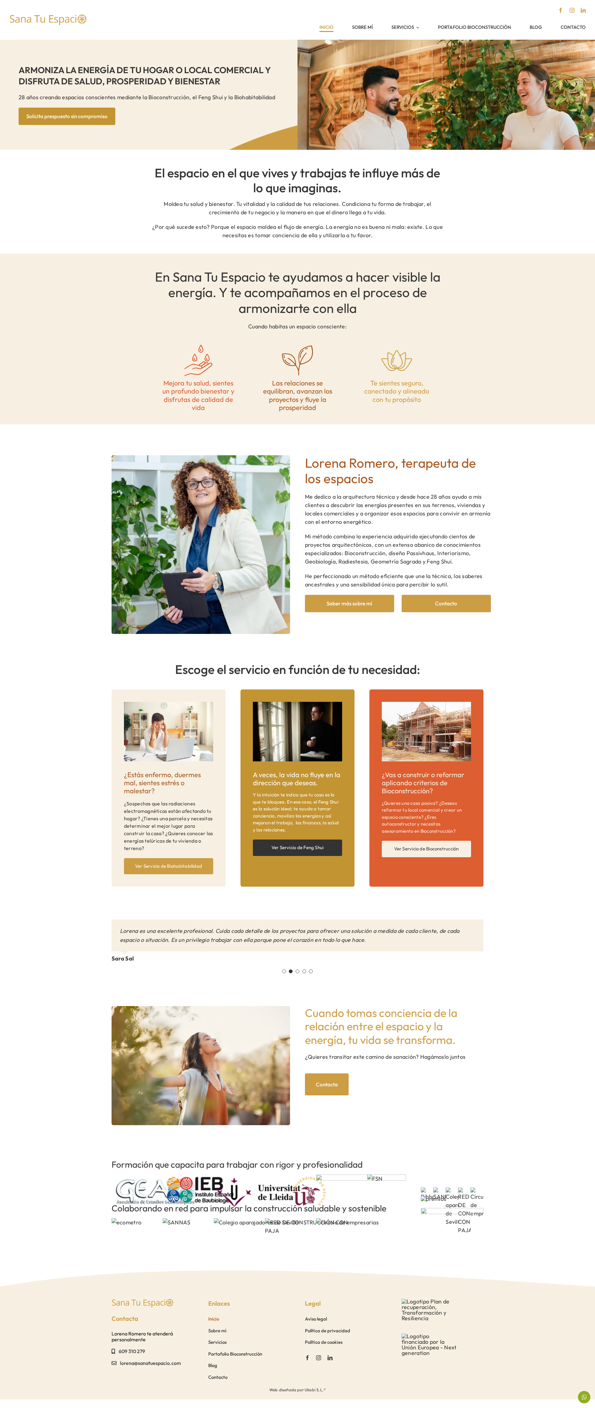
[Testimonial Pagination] (284, 971)
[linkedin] (583, 10)
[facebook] (560, 10)
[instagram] (572, 10)
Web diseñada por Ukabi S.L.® (297, 1389)
